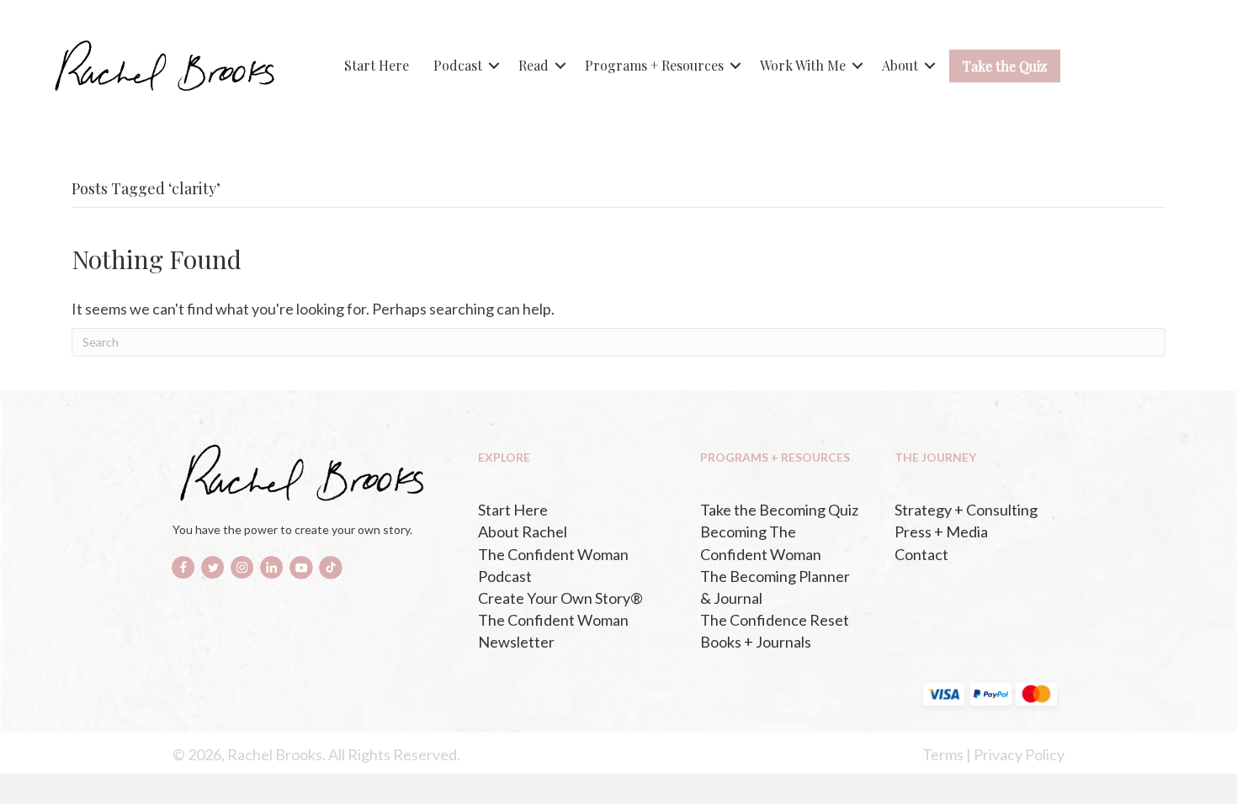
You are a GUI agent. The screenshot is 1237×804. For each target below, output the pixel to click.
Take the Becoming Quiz (779, 509)
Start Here (376, 65)
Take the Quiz (1005, 66)
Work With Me (803, 65)
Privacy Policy (1019, 754)
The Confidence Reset (774, 620)
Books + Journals (755, 641)
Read (533, 65)
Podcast (457, 65)
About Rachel (522, 531)
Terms (943, 754)
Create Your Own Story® (560, 598)
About (900, 65)
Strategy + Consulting (966, 509)
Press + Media (941, 531)
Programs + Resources (654, 65)
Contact (921, 554)
